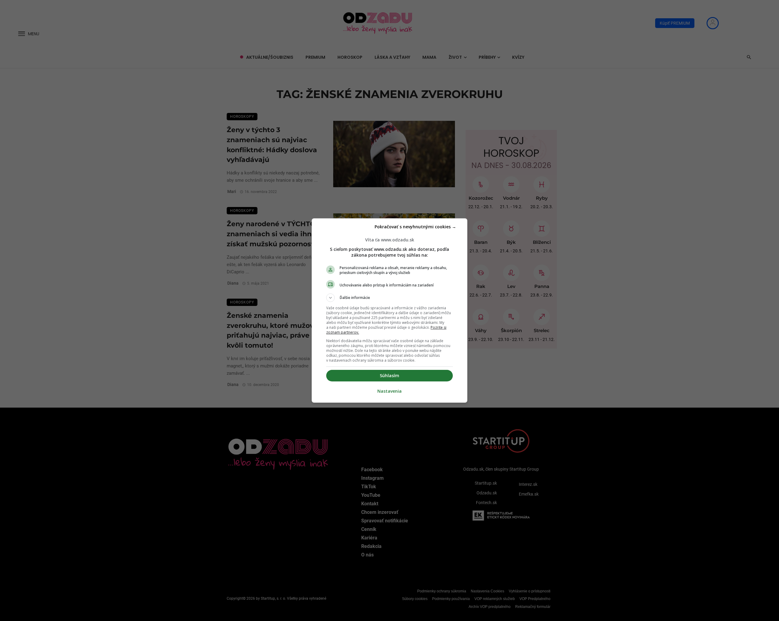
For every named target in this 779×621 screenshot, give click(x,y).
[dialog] (389, 310)
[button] (389, 297)
